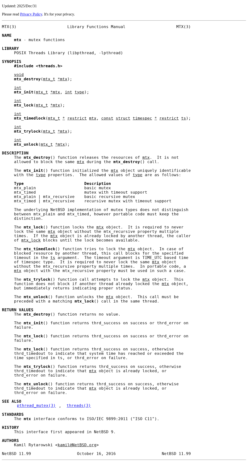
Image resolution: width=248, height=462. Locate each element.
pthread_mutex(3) (36, 406)
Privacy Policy (31, 14)
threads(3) (79, 406)
